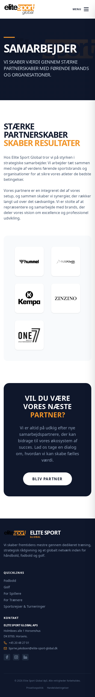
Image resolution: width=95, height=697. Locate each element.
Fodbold (10, 580)
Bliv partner (47, 478)
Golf (7, 587)
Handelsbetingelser (58, 687)
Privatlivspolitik (34, 687)
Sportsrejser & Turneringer (24, 606)
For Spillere (12, 593)
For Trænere (13, 600)
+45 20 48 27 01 (19, 643)
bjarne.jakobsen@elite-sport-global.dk (33, 648)
